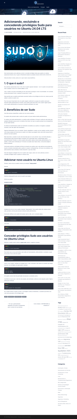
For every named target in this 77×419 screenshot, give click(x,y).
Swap (66, 348)
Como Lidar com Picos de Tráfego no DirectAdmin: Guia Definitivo (64, 230)
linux (6, 296)
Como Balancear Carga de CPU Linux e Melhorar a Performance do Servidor (64, 110)
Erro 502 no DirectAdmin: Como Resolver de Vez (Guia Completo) (64, 224)
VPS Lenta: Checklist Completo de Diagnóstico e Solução (64, 115)
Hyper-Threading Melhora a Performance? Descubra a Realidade (64, 54)
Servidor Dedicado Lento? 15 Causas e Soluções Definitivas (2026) (65, 202)
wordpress (62, 358)
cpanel (67, 309)
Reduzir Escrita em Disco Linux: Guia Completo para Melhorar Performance (64, 246)
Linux (14, 74)
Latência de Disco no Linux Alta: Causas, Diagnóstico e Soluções (64, 274)
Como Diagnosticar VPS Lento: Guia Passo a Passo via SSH (65, 165)
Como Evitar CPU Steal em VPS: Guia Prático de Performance (64, 171)
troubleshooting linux (64, 355)
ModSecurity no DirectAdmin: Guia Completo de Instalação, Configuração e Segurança (64, 80)
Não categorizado (62, 382)
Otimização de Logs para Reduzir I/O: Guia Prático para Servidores (64, 141)
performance (63, 334)
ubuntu (24, 296)
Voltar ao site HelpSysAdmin (33, 7)
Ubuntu (41, 159)
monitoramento (63, 326)
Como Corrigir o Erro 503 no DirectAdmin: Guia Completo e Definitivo (65, 219)
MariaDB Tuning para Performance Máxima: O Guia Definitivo (64, 125)
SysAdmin (64, 351)
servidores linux (61, 345)
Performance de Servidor (62, 335)
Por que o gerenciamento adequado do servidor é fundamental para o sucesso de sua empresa (16, 305)
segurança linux (64, 341)
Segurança (60, 397)
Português (43, 7)
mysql (68, 328)
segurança (11, 296)
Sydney (29, 417)
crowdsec (62, 311)
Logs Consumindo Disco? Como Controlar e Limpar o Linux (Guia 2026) (64, 241)
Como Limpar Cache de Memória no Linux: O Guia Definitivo (64, 268)
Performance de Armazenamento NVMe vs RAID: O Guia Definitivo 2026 (64, 257)
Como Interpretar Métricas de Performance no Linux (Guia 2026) (64, 38)
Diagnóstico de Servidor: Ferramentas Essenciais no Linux (64, 43)
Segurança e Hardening (63, 399)
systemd (60, 353)
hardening (61, 315)
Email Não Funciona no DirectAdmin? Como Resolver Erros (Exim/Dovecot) (64, 86)
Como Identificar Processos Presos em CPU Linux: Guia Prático (64, 60)
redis (61, 339)
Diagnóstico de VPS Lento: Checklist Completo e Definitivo (64, 208)
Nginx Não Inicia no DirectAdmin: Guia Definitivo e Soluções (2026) (65, 91)
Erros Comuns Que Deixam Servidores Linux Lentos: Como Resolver (64, 49)
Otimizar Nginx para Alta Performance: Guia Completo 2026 (64, 136)
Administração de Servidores (63, 305)
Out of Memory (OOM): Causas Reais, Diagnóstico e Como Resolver (64, 296)
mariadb (61, 324)
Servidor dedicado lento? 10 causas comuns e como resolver (64, 191)
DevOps (68, 311)
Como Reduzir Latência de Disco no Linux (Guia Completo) (64, 97)
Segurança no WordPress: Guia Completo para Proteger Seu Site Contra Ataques (64, 75)
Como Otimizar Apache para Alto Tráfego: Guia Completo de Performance (64, 130)
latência (65, 319)
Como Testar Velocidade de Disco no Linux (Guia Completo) (64, 263)
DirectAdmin (63, 313)
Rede (59, 392)
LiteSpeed (65, 322)
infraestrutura (65, 316)
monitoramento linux (62, 328)
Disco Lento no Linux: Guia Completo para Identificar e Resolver (64, 279)
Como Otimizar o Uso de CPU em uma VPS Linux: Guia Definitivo (65, 197)
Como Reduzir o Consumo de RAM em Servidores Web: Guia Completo (65, 154)
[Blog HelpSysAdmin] (38, 2)
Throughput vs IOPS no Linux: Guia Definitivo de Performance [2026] (64, 252)
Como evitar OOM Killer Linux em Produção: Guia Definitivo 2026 (64, 290)
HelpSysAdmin (9, 32)
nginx (61, 330)
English (47, 7)
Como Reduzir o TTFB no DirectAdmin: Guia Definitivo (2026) (64, 235)
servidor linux (18, 296)
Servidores (66, 343)
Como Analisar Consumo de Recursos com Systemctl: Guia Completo (65, 69)
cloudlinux (62, 309)
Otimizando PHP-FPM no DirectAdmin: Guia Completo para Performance (64, 213)
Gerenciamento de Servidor (64, 370)
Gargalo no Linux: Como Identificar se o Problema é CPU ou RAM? (64, 285)
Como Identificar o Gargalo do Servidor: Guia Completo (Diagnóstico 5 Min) (65, 186)
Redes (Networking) (62, 394)
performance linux (62, 337)
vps (66, 357)
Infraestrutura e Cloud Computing (31, 32)
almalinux (61, 307)
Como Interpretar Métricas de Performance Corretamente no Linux (65, 180)
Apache (67, 307)
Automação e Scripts (62, 368)
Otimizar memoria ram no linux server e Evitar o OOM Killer (64, 160)
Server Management (62, 401)
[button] (4, 2)
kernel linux (60, 319)
